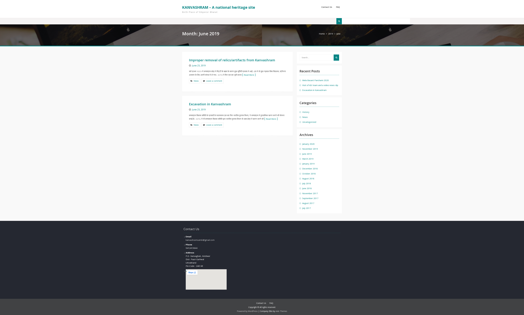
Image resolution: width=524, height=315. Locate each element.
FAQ (338, 7)
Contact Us (326, 7)
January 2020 (308, 144)
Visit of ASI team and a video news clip (320, 85)
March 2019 (307, 158)
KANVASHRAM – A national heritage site (218, 7)
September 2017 (310, 198)
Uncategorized (309, 122)
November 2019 (310, 148)
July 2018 (306, 183)
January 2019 (308, 163)
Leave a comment (214, 81)
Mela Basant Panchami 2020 (315, 80)
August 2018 (308, 178)
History (305, 112)
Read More (249, 74)
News (196, 81)
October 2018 (309, 173)
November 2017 (310, 193)
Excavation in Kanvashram (210, 104)
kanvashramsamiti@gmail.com (200, 240)
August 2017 (308, 203)
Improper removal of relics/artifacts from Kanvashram (232, 60)
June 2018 (307, 188)
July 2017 (306, 208)
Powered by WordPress (247, 311)
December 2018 (310, 168)
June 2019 (307, 153)
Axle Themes (281, 311)
